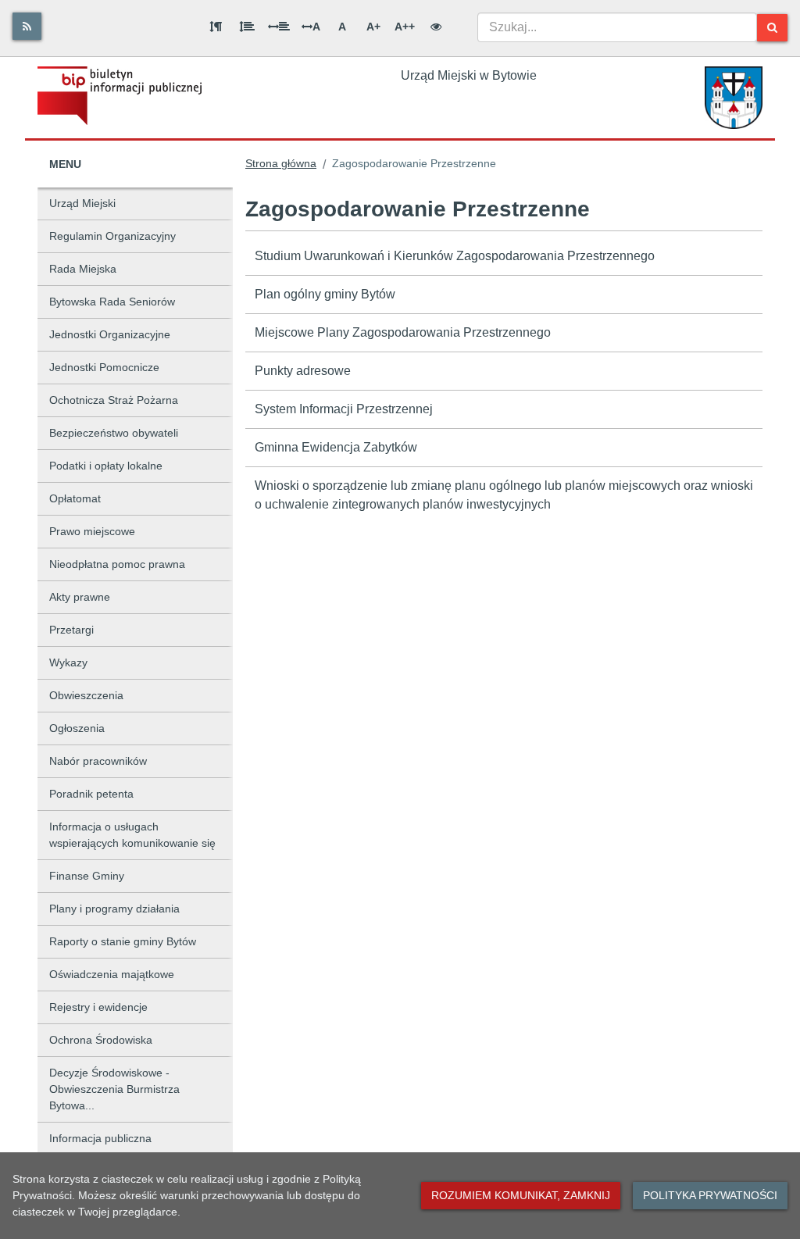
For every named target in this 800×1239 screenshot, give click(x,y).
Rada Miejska (82, 268)
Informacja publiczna (100, 1138)
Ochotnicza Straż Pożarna (113, 400)
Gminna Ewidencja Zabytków (336, 447)
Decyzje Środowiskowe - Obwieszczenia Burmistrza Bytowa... (114, 1089)
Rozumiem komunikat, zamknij (520, 1195)
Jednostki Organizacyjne (109, 334)
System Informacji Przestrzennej (344, 409)
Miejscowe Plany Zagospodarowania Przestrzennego (403, 332)
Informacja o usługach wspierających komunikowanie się (132, 834)
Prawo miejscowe (92, 531)
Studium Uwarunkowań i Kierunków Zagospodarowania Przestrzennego (455, 255)
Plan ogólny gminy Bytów (325, 294)
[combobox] (617, 27)
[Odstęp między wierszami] (246, 26)
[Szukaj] (772, 27)
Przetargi (71, 629)
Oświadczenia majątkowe (111, 974)
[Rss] (26, 26)
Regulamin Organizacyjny (112, 236)
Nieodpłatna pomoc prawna (117, 564)
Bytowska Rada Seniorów (112, 301)
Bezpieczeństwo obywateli (113, 433)
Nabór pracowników (98, 761)
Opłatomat (75, 498)
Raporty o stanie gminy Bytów (122, 941)
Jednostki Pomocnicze (104, 367)
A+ (373, 26)
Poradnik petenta (91, 793)
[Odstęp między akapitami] (215, 26)
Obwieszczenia (86, 695)
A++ (405, 26)
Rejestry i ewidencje (98, 1007)
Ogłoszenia (77, 728)
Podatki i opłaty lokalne (105, 465)
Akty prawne (79, 597)
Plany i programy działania (114, 908)
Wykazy (68, 662)
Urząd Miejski (82, 203)
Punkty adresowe (303, 370)
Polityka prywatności (710, 1195)
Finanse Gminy (86, 875)
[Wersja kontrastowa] (436, 26)
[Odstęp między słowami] (278, 26)
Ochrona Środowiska (100, 1040)
